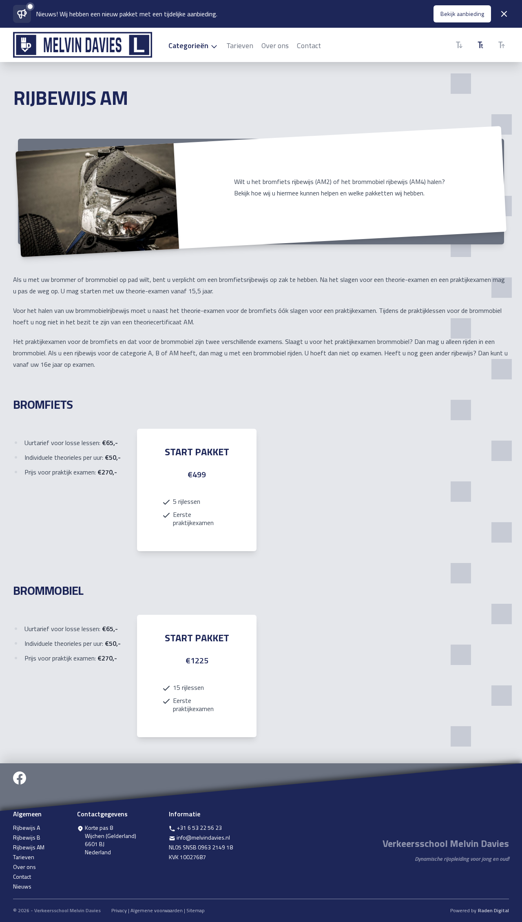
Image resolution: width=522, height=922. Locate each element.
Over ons (275, 45)
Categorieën (189, 45)
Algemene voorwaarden (156, 910)
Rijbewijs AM (28, 847)
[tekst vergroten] (501, 45)
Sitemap (195, 910)
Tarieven (239, 45)
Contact (309, 45)
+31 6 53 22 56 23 (198, 828)
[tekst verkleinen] (459, 45)
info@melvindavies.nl (202, 837)
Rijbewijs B (26, 837)
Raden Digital (493, 910)
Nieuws (22, 886)
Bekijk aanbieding (462, 13)
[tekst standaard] (480, 45)
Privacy (119, 910)
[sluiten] (504, 14)
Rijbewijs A (26, 828)
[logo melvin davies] (82, 45)
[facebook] (19, 787)
